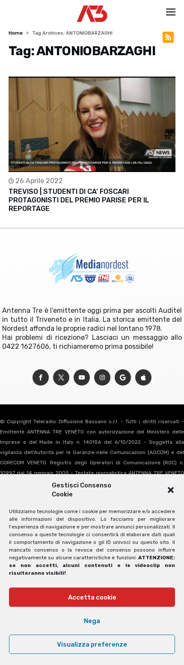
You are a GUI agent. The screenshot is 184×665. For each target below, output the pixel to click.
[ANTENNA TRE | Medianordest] (92, 5)
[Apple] (143, 377)
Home (16, 33)
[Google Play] (123, 377)
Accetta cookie (92, 597)
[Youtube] (82, 377)
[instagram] (102, 377)
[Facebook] (41, 377)
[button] (170, 490)
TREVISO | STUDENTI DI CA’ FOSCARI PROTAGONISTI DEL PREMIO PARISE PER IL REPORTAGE (79, 200)
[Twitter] (61, 377)
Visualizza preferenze (92, 644)
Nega (92, 621)
